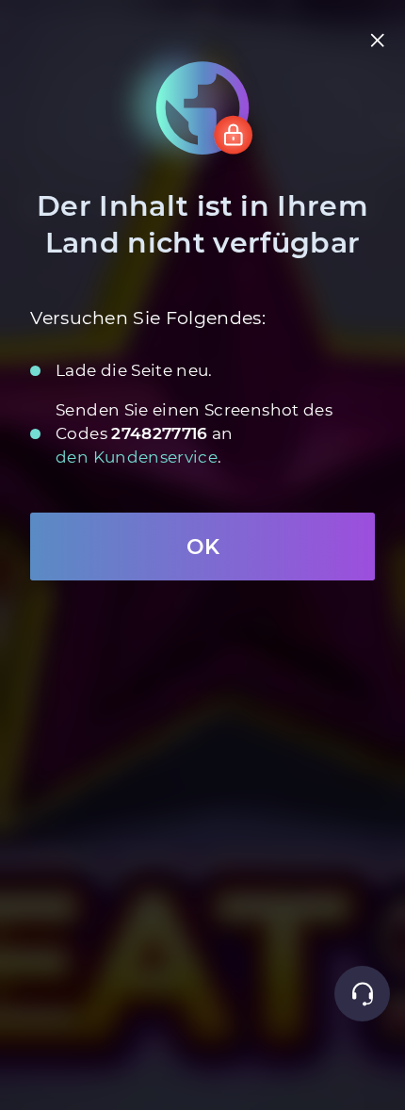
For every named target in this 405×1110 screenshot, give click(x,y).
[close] (378, 40)
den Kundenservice (137, 456)
